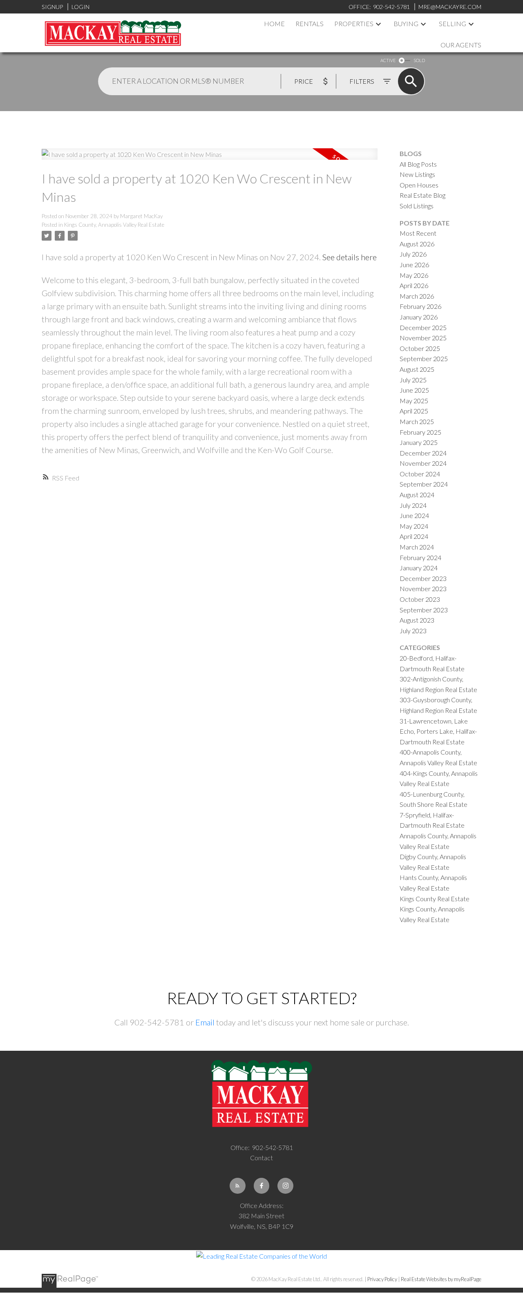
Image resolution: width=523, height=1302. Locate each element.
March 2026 (417, 296)
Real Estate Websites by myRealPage (441, 1279)
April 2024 (414, 536)
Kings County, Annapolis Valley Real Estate (114, 224)
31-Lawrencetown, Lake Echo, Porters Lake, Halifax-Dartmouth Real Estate (438, 731)
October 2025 (420, 348)
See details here (349, 257)
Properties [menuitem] (353, 23)
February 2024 (420, 557)
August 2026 (417, 244)
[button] (238, 1186)
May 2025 (414, 400)
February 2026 (420, 306)
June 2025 (414, 390)
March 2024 (417, 547)
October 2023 (420, 599)
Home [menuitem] (274, 23)
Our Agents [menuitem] (460, 45)
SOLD (419, 60)
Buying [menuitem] (405, 23)
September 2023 (424, 610)
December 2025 (423, 327)
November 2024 (423, 463)
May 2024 (414, 526)
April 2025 (414, 411)
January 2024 (419, 568)
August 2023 (417, 620)
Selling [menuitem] (452, 23)
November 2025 (423, 338)
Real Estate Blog (422, 195)
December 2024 (423, 453)
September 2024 (424, 484)
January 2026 (419, 317)
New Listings (417, 174)
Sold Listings (417, 206)
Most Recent (418, 233)
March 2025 (417, 421)
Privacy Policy (382, 1279)
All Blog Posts (418, 164)
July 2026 (413, 254)
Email (205, 1022)
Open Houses (419, 185)
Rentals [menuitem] (309, 23)
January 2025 (419, 442)
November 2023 (423, 588)
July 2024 (413, 505)
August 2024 (417, 494)
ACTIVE (388, 60)
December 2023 (423, 578)
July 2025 (413, 380)
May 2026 (414, 275)
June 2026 (414, 264)
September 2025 (424, 358)
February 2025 (420, 432)
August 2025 (417, 369)
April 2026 (414, 285)
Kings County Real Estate (434, 898)
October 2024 (420, 474)
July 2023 (413, 630)
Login (80, 6)
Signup (52, 6)
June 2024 (414, 515)
